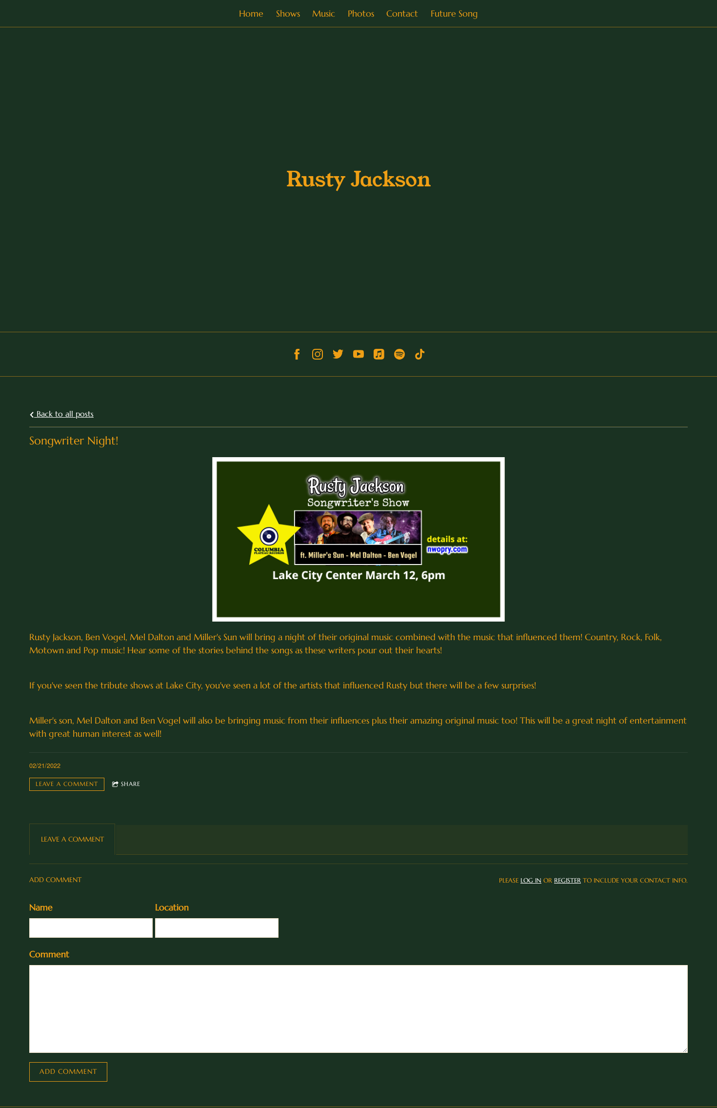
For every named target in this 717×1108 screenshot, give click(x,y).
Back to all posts (64, 414)
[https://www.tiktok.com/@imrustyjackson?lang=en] (420, 354)
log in (530, 881)
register (567, 881)
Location (172, 907)
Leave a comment (67, 783)
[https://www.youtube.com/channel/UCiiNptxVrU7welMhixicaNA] (358, 354)
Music (323, 13)
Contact (402, 13)
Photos (361, 13)
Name (41, 907)
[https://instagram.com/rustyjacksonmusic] (317, 354)
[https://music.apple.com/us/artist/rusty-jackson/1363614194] (379, 354)
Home (251, 13)
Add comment (68, 1071)
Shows (288, 13)
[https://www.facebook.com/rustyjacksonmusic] (297, 354)
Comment (49, 954)
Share (130, 783)
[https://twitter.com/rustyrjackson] (338, 354)
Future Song (454, 13)
